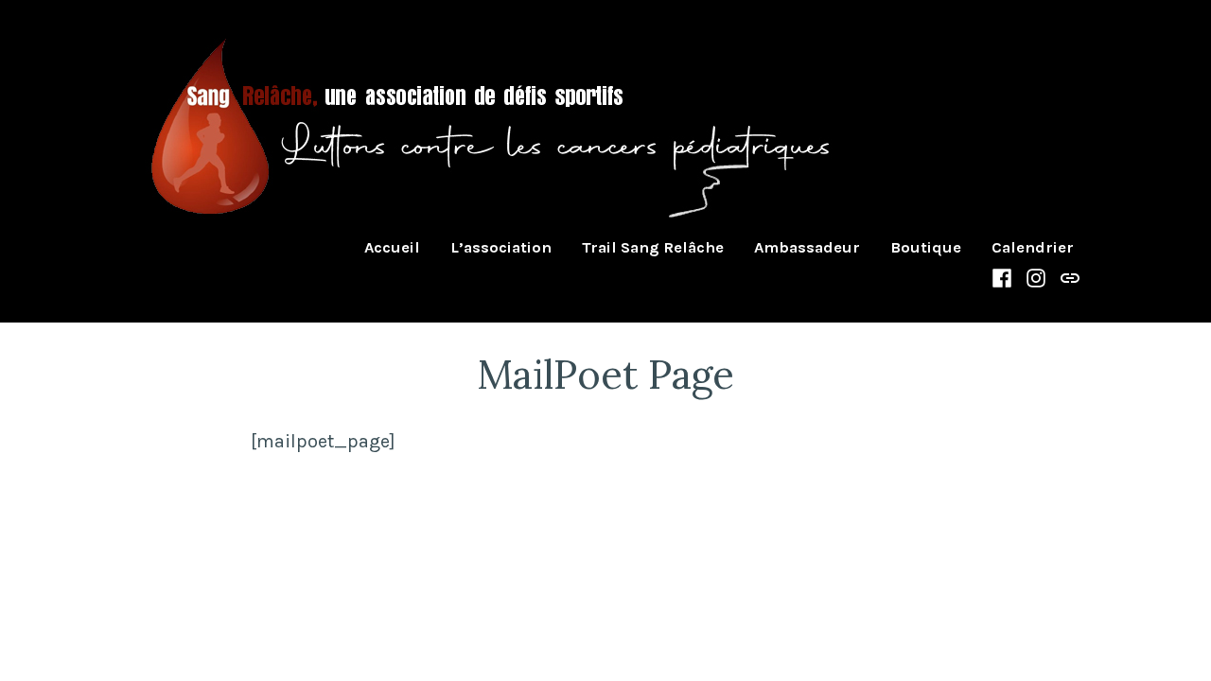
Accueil (392, 248)
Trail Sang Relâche (653, 248)
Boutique (925, 248)
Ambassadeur (807, 248)
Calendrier (1033, 248)
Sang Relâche (218, 247)
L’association (501, 248)
